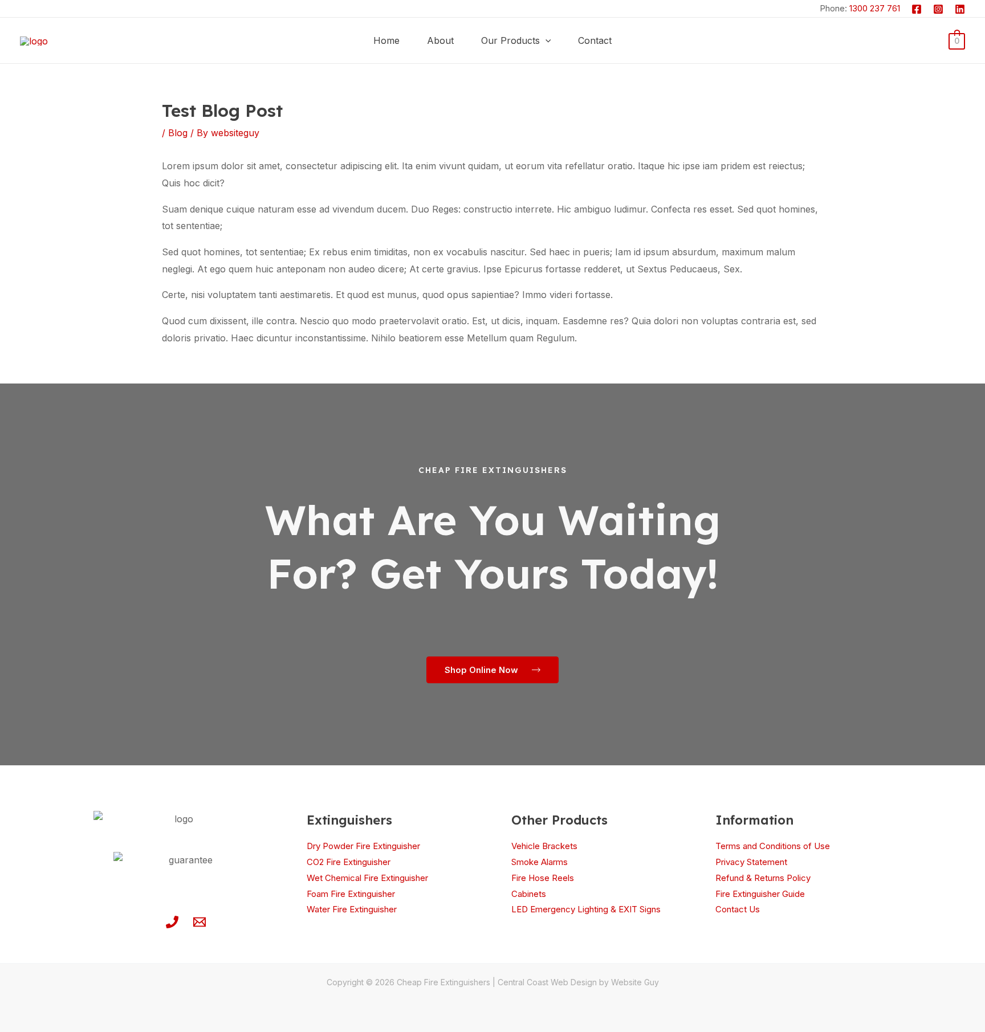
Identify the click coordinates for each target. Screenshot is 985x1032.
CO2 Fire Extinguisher (348, 861)
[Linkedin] (960, 9)
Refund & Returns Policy (763, 877)
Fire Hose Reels (542, 877)
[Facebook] (916, 9)
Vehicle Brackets (544, 846)
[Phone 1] (172, 922)
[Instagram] (938, 9)
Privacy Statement (751, 861)
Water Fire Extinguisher (352, 909)
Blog (178, 132)
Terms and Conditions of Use (772, 846)
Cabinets (528, 893)
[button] (545, 40)
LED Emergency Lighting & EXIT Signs (586, 909)
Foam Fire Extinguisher (351, 893)
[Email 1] (199, 922)
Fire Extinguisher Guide (760, 893)
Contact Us (737, 909)
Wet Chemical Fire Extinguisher (367, 877)
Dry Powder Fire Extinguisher (363, 846)
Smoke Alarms (539, 861)
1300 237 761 (874, 8)
